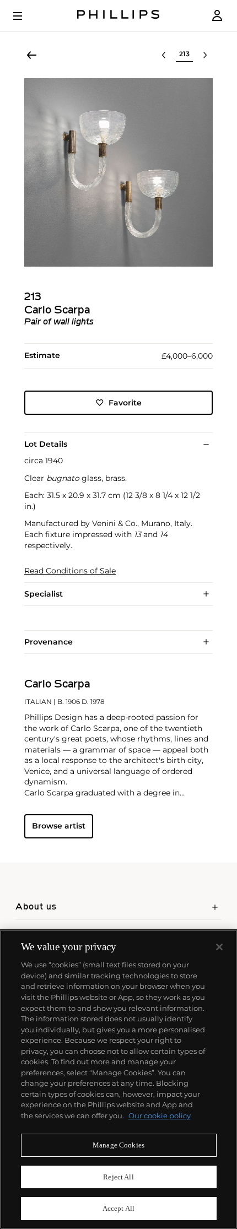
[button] (118, 172)
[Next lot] (205, 55)
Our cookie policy (159, 1115)
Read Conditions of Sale (70, 571)
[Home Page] (118, 15)
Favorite (125, 403)
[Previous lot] (163, 55)
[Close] (219, 947)
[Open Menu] (25, 16)
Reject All (118, 1177)
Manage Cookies (118, 1145)
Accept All (118, 1208)
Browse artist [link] (58, 826)
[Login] (217, 16)
